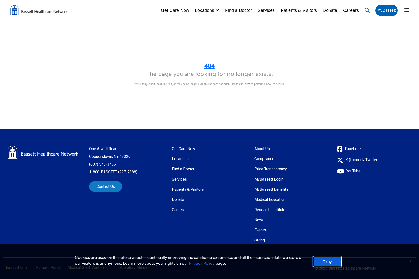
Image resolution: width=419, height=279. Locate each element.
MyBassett (386, 10)
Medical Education (269, 199)
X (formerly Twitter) (362, 160)
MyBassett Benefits (271, 189)
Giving (259, 240)
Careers (351, 10)
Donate (330, 10)
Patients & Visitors (299, 10)
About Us (262, 148)
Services (266, 10)
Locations (180, 159)
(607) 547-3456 (102, 164)
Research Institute (269, 209)
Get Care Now (175, 10)
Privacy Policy (202, 263)
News (259, 220)
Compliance (264, 159)
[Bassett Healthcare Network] (43, 152)
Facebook (353, 148)
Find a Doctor (238, 10)
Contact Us (106, 186)
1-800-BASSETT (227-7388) (113, 172)
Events (260, 230)
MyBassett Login (268, 179)
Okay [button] (327, 261)
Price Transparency (270, 169)
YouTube (353, 171)
